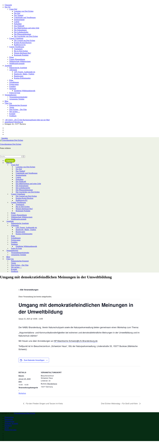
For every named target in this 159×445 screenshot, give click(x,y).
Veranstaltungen (10, 95)
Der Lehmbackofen (21, 32)
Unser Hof (13, 9)
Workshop (22, 393)
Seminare (12, 89)
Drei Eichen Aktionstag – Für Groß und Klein (119, 403)
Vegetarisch (18, 49)
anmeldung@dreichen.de (14, 122)
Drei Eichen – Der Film (18, 109)
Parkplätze (18, 24)
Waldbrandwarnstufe (17, 63)
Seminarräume (19, 20)
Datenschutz (9, 417)
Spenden (4, 138)
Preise (11, 57)
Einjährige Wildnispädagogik (24, 91)
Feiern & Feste (14, 93)
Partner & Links (10, 430)
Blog (6, 101)
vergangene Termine (16, 99)
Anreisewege (9, 421)
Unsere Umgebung (16, 38)
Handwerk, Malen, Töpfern (24, 74)
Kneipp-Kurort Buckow (23, 43)
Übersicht (8, 5)
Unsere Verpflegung (16, 47)
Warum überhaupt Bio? (22, 53)
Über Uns (8, 103)
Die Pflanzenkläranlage (22, 34)
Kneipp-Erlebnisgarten (22, 78)
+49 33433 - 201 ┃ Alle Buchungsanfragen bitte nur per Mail (27, 120)
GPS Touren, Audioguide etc (24, 72)
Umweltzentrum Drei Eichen (10, 144)
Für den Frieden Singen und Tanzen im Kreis (44, 403)
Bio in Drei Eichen (21, 51)
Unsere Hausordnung (17, 59)
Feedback (12, 116)
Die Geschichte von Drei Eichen (26, 36)
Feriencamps (14, 84)
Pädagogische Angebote (18, 68)
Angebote (8, 66)
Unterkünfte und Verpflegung (25, 17)
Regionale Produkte (21, 55)
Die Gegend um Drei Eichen (24, 40)
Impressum (9, 419)
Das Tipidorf (18, 15)
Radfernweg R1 (20, 45)
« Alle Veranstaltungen (28, 289)
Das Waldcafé (19, 26)
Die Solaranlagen (20, 30)
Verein (11, 107)
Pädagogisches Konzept (18, 105)
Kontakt (12, 114)
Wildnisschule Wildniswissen (20, 61)
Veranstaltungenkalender (18, 97)
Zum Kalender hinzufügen (34, 360)
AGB (7, 428)
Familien (12, 86)
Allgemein (13, 70)
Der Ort (7, 7)
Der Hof (17, 13)
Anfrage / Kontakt (11, 423)
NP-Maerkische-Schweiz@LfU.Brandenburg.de (76, 340)
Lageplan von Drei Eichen (23, 11)
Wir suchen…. (14, 112)
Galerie (16, 22)
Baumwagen (18, 76)
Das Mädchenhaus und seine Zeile (26, 28)
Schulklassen (14, 82)
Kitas (11, 80)
